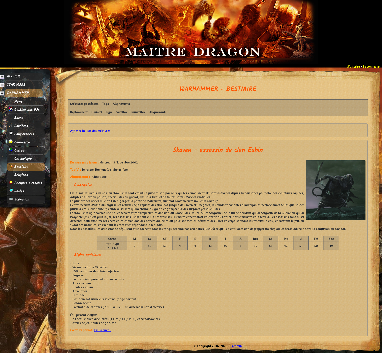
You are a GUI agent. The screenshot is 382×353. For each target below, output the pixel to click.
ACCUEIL (14, 76)
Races (18, 118)
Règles (18, 191)
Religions (20, 175)
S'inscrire (353, 66)
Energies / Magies (27, 183)
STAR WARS (16, 85)
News (17, 101)
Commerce (21, 142)
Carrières (20, 126)
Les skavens (102, 330)
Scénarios (21, 199)
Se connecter (371, 66)
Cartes (18, 150)
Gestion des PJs (26, 110)
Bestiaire (20, 167)
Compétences (23, 134)
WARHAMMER (18, 93)
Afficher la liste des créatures (90, 131)
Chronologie (22, 158)
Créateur (236, 346)
